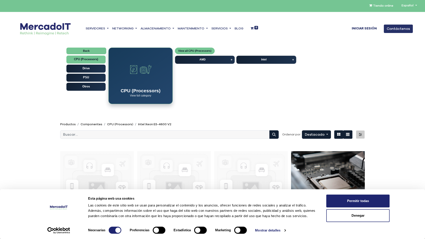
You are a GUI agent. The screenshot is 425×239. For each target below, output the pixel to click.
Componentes (91, 124)
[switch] (159, 230)
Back (86, 50)
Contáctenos (398, 29)
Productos (68, 124)
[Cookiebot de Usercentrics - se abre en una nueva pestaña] (58, 230)
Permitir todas (358, 201)
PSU (86, 77)
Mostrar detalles (267, 230)
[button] (316, 134)
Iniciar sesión (364, 28)
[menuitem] (239, 29)
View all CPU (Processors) (194, 50)
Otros (86, 86)
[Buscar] (274, 134)
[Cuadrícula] (338, 134)
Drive (86, 68)
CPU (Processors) (86, 59)
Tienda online (382, 5)
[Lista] (347, 134)
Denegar (358, 215)
